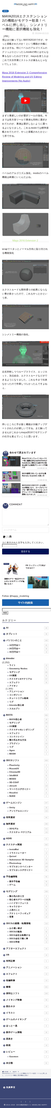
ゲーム (28, 885)
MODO (28, 779)
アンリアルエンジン (28, 811)
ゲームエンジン (27, 802)
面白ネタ (26, 1006)
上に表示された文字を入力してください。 (23, 542)
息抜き (26, 1038)
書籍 (27, 987)
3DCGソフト (27, 760)
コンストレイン (28, 737)
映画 (26, 1045)
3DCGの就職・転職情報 (27, 923)
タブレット (26, 634)
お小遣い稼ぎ (28, 928)
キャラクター (28, 906)
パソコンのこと (27, 640)
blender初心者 (28, 705)
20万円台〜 (28, 649)
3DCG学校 (28, 942)
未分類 (26, 1063)
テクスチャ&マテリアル (28, 679)
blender (10, 658)
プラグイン (28, 743)
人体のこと (28, 910)
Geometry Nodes (28, 669)
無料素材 (27, 824)
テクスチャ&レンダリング (28, 730)
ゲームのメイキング (26, 1019)
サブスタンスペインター (28, 867)
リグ (28, 702)
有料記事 (26, 961)
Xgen (28, 750)
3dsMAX (28, 775)
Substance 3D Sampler (28, 860)
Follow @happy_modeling (15, 596)
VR (26, 955)
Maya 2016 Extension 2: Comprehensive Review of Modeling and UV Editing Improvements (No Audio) (24, 77)
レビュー (26, 1051)
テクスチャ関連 (27, 844)
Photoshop (28, 863)
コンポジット (28, 695)
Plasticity (28, 765)
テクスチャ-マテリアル (28, 832)
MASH (28, 754)
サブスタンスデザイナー (28, 870)
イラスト (26, 1013)
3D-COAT (28, 782)
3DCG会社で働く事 (28, 938)
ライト (28, 665)
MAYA (5, 11)
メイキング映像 (26, 1000)
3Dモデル (28, 829)
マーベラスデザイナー (28, 789)
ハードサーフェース (28, 903)
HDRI (26, 838)
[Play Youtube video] (25, 101)
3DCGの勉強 (28, 932)
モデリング (28, 672)
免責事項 (10, 1087)
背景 (28, 917)
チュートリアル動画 (28, 698)
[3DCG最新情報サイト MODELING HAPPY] (25, 4)
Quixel (28, 856)
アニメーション (28, 691)
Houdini (28, 793)
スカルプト (28, 709)
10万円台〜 (28, 645)
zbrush (28, 786)
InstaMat (28, 849)
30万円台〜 (28, 652)
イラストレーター (28, 853)
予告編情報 (26, 876)
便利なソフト (27, 993)
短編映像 (26, 980)
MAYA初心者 (28, 719)
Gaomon (28, 1057)
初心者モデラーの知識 (28, 900)
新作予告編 (28, 881)
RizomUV (28, 769)
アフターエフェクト (26, 948)
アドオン (13, 686)
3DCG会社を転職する (28, 935)
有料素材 (26, 817)
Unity (28, 807)
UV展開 (28, 675)
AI (26, 627)
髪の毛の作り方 (28, 896)
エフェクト (28, 682)
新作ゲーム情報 (26, 1032)
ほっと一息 (26, 1026)
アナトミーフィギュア (28, 913)
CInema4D (28, 772)
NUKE (28, 796)
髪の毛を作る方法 (28, 740)
